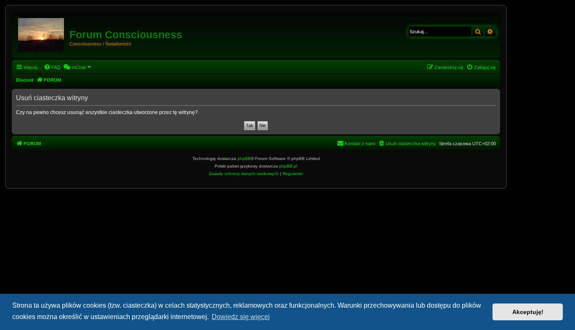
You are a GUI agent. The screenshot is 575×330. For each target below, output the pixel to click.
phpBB (244, 158)
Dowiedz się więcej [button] (241, 316)
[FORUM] (41, 33)
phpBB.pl (288, 166)
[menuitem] (52, 67)
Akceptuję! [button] (527, 312)
